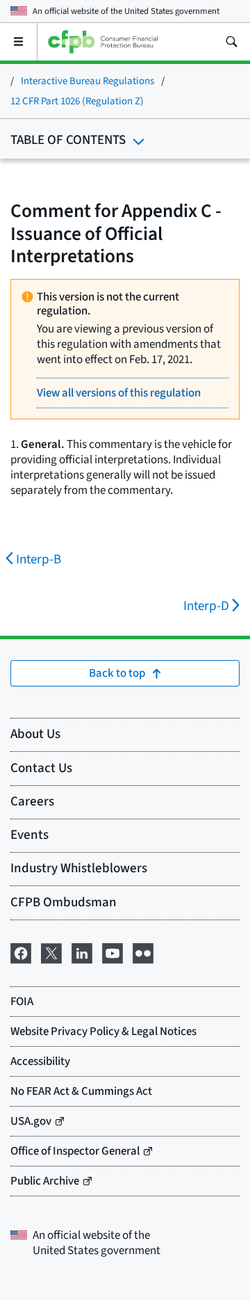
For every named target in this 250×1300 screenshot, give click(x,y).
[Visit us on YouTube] (112, 952)
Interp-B (38, 559)
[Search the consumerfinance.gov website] (231, 42)
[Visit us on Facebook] (20, 952)
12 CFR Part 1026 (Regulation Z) (77, 101)
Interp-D (206, 606)
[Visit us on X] (51, 952)
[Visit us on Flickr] (143, 952)
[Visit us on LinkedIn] (82, 952)
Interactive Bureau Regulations (87, 81)
